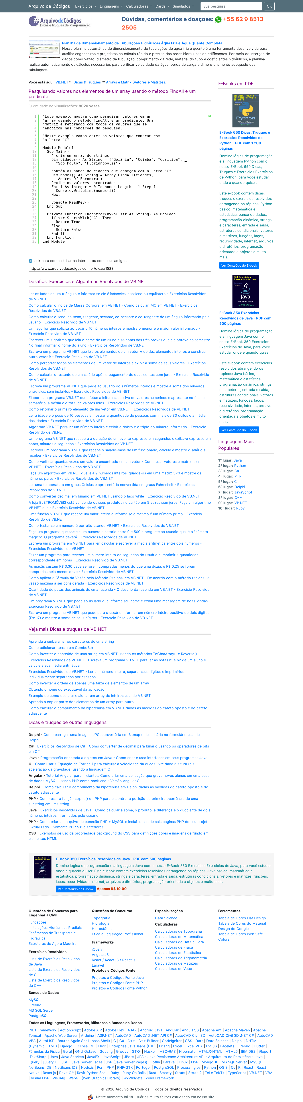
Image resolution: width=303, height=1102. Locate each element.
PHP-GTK (125, 1067)
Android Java (151, 1030)
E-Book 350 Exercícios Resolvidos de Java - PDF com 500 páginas (245, 318)
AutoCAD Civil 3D (190, 1035)
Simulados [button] (182, 6)
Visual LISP (40, 1078)
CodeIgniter (172, 1041)
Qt (233, 1067)
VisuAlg (59, 1078)
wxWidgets (133, 1078)
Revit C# (66, 1072)
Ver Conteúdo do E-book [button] (239, 265)
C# (236, 471)
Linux (183, 1062)
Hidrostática (102, 928)
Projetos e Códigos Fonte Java (118, 977)
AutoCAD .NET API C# (153, 1035)
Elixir (102, 1046)
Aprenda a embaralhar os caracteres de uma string (71, 641)
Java (238, 460)
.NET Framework (43, 1030)
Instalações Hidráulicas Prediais (55, 927)
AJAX (132, 1030)
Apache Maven (237, 1030)
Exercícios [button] (84, 6)
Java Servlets (72, 1056)
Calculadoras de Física (174, 947)
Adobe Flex (114, 1030)
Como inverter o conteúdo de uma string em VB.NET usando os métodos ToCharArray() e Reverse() (113, 654)
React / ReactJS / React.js (113, 960)
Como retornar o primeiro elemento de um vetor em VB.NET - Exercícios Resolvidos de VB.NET (109, 409)
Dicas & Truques (87, 82)
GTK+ (136, 1051)
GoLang (106, 1051)
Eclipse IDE (85, 1046)
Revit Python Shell (92, 1072)
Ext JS (211, 1046)
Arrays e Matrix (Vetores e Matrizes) (136, 82)
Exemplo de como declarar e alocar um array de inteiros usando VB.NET (90, 695)
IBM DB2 (248, 1051)
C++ (238, 497)
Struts (180, 1072)
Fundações (38, 922)
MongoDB (210, 1062)
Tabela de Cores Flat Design (242, 918)
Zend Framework (160, 1078)
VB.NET (61, 82)
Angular (172, 1030)
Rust (152, 1072)
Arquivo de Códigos (49, 6)
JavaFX (93, 1056)
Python (240, 465)
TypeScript (237, 1072)
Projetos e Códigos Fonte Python (120, 988)
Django (66, 1046)
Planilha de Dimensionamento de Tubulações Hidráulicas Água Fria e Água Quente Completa (142, 43)
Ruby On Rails (134, 1072)
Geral (67, 1051)
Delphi (239, 487)
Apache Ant (212, 1030)
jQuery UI (50, 1062)
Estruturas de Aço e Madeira (53, 943)
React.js (49, 1072)
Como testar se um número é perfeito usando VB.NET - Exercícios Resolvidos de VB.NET (104, 525)
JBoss (129, 1056)
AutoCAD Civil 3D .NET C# (231, 1035)
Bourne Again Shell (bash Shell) (84, 1041)
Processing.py (189, 1067)
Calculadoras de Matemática (179, 936)
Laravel (98, 965)
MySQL (35, 999)
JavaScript (243, 492)
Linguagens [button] (110, 6)
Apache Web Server (61, 1035)
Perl (100, 1067)
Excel (177, 1046)
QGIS (223, 1067)
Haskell (150, 1051)
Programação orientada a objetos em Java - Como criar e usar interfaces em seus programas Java (123, 757)
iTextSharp (38, 1056)
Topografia (101, 918)
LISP (194, 1062)
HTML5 (232, 1051)
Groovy (122, 1051)
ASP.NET (104, 1035)
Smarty (165, 1072)
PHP (238, 476)
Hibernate (187, 1051)
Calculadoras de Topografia (178, 931)
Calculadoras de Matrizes (176, 963)
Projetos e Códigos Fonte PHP (117, 983)
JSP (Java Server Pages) (126, 1062)
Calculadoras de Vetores (175, 968)
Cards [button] (161, 6)
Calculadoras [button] (137, 6)
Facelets (227, 1046)
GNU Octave (85, 1051)
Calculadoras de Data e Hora (179, 942)
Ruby (240, 508)
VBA (268, 1072)
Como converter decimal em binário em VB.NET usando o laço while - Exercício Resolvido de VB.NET (114, 496)
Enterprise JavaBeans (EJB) (132, 1046)
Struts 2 (195, 1072)
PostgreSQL (39, 1015)
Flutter (259, 1046)
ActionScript (70, 1030)
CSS (188, 1041)
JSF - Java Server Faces (82, 1062)
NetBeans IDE (40, 1067)
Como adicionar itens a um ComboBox (61, 647)
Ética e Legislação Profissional (117, 934)
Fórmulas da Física (44, 1051)
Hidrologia (100, 923)
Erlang (164, 1046)
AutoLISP (46, 1041)
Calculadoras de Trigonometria (181, 958)
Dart (199, 1041)
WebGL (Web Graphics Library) (94, 1078)
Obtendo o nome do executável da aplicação (66, 689)
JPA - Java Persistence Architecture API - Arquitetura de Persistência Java (200, 1056)
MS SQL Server (41, 1010)
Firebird (35, 1005)
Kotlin (155, 1062)
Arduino (87, 1035)
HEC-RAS (168, 1051)
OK (269, 6)
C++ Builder (148, 1041)
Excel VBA (194, 1046)
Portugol (143, 1067)
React (248, 1067)
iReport (265, 1051)
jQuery (97, 949)
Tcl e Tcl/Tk (214, 1072)
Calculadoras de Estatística (178, 952)
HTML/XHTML (210, 1051)
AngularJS (100, 954)
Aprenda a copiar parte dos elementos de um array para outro (81, 702)
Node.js (87, 1067)
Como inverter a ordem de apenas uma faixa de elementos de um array (89, 683)
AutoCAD (123, 1035)
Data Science (166, 918)
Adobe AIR (93, 1030)
